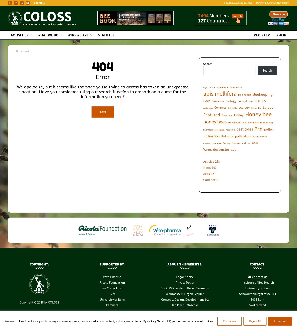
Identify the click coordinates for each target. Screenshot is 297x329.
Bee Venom (218, 101)
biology (230, 101)
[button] (40, 3)
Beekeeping (263, 94)
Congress (220, 107)
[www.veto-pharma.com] (165, 236)
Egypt (254, 108)
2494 (203, 15)
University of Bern (279, 2)
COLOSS (260, 101)
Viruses (234, 150)
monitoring (266, 122)
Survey (226, 143)
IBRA (244, 122)
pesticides (244, 129)
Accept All (280, 321)
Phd (258, 129)
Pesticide (230, 129)
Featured (211, 115)
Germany (227, 115)
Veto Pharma (112, 277)
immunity (253, 122)
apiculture (222, 87)
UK (249, 143)
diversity (232, 107)
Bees (206, 101)
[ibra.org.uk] (213, 236)
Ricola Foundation (112, 282)
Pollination (211, 136)
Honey (238, 115)
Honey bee (258, 114)
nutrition (208, 129)
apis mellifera (220, 93)
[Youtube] (28, 3)
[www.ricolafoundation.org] (102, 236)
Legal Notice (185, 277)
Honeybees (234, 122)
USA (255, 143)
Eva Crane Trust (112, 288)
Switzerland (239, 143)
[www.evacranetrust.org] (138, 236)
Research (217, 143)
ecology (244, 107)
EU (259, 107)
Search (208, 64)
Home (19, 51)
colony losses (245, 101)
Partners (112, 305)
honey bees (215, 122)
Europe (268, 107)
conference (208, 108)
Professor (207, 143)
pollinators (243, 136)
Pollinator (227, 136)
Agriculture (209, 87)
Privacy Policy (184, 282)
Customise (229, 321)
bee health (244, 95)
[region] (148, 320)
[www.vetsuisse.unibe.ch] (194, 236)
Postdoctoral (260, 136)
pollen (269, 129)
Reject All (255, 321)
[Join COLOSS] (236, 21)
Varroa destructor (216, 150)
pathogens (219, 129)
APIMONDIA (236, 87)
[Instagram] (16, 3)
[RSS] (22, 3)
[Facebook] (10, 3)
